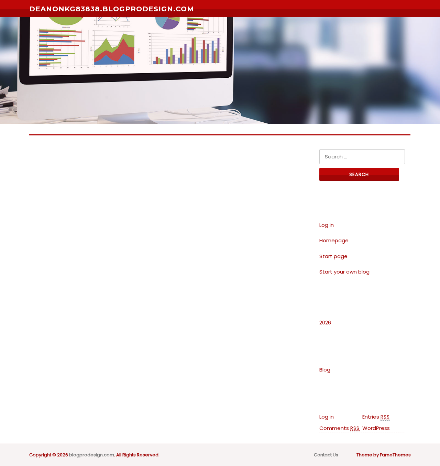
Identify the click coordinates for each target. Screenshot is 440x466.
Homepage (334, 240)
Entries (376, 416)
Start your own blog (344, 271)
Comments (339, 428)
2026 (325, 322)
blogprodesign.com (91, 455)
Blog (324, 369)
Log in (326, 225)
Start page (333, 256)
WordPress (376, 428)
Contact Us (326, 455)
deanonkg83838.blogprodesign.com (111, 9)
